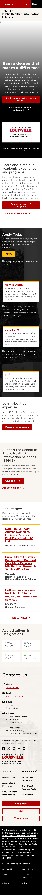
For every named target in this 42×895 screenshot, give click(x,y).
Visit (20, 811)
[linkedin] (24, 748)
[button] (21, 132)
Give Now (22, 818)
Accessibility (7, 869)
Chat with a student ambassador (16, 109)
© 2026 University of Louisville (16, 864)
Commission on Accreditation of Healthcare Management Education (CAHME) (18, 855)
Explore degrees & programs (21, 205)
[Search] (27, 4)
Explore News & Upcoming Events (21, 99)
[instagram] (14, 748)
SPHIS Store (28, 771)
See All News (20, 618)
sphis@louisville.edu (15, 696)
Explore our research (17, 427)
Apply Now (21, 803)
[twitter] (8, 748)
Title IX (25, 883)
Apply (8, 253)
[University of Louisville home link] (8, 4)
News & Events (9, 777)
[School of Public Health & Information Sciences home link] (13, 759)
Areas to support (12, 488)
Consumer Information (27, 876)
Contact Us (27, 795)
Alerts (4, 875)
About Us (6, 771)
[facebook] (3, 748)
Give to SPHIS (13, 481)
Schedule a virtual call (15, 213)
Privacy (5, 883)
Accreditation (28, 869)
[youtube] (19, 748)
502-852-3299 (12, 688)
